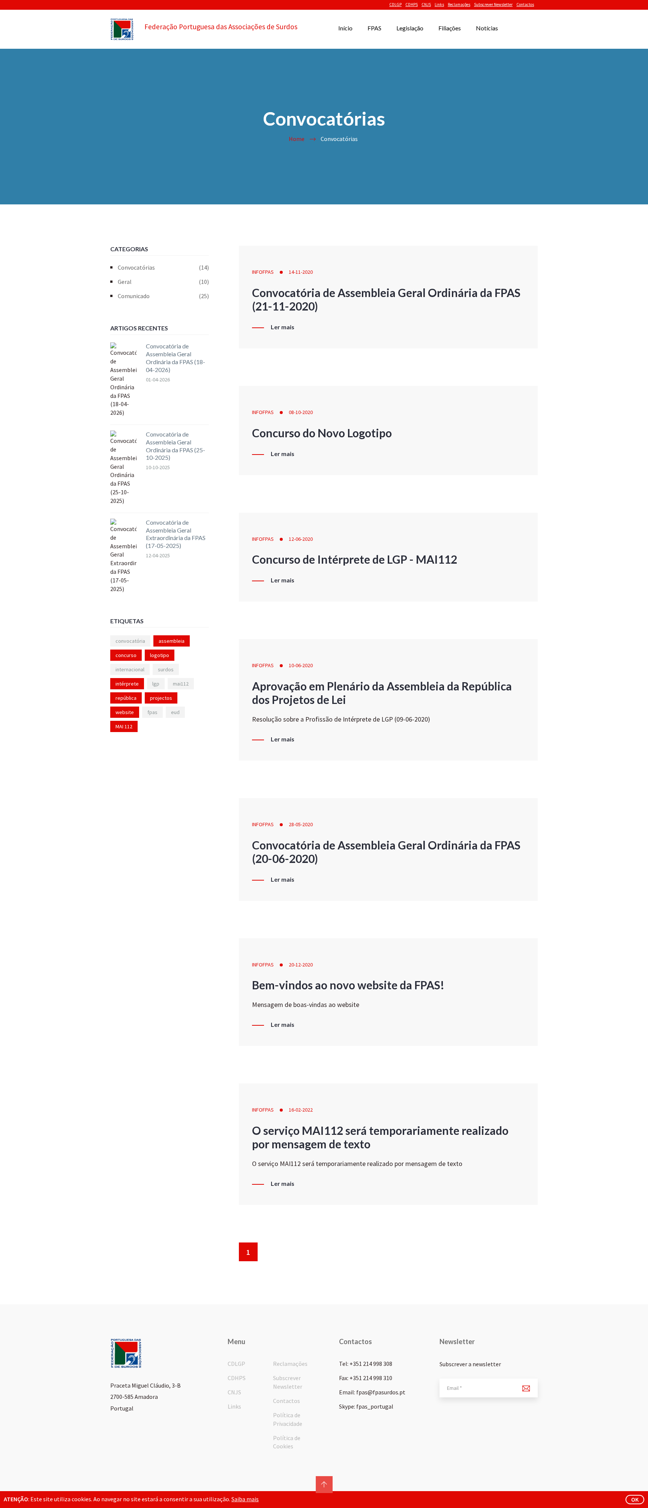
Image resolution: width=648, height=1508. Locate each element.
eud (175, 712)
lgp (155, 683)
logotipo (159, 655)
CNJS (426, 4)
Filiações (449, 28)
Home (296, 139)
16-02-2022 (301, 1109)
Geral (163, 281)
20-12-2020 (301, 964)
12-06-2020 (301, 539)
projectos (161, 698)
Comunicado (163, 296)
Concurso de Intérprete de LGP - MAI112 (354, 559)
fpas (152, 712)
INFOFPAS (263, 272)
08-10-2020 (301, 412)
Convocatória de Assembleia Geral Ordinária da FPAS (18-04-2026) (175, 357)
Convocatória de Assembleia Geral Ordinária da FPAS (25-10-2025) (175, 446)
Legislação (409, 28)
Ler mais (282, 327)
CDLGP (395, 4)
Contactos (525, 4)
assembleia (171, 641)
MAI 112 (124, 726)
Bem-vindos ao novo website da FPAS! (348, 985)
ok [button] (635, 1499)
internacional (130, 669)
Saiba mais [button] (245, 1499)
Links (439, 4)
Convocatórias (163, 267)
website (125, 712)
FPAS (374, 28)
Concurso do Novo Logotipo (322, 433)
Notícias (487, 28)
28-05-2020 (301, 824)
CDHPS (411, 4)
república (126, 698)
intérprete (127, 683)
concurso (126, 655)
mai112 (181, 683)
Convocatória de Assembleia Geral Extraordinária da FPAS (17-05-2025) (176, 534)
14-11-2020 (301, 272)
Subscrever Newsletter (493, 4)
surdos (166, 669)
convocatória (130, 641)
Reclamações (459, 4)
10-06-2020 (301, 665)
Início (345, 28)
